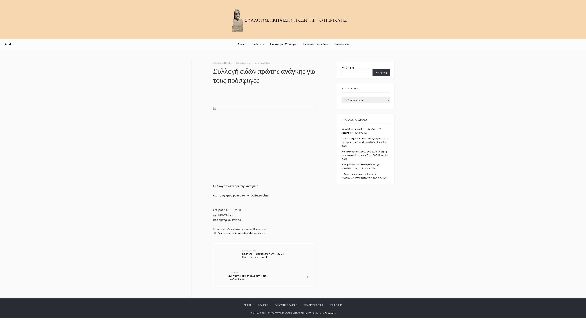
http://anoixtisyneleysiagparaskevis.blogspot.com (239, 233)
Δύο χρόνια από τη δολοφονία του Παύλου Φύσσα (247, 276)
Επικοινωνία (341, 44)
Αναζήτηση (348, 67)
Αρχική (241, 44)
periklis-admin (226, 63)
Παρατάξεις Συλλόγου (283, 44)
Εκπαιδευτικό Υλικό (315, 44)
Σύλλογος (258, 44)
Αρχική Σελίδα (265, 63)
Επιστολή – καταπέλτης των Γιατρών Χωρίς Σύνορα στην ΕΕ (263, 254)
